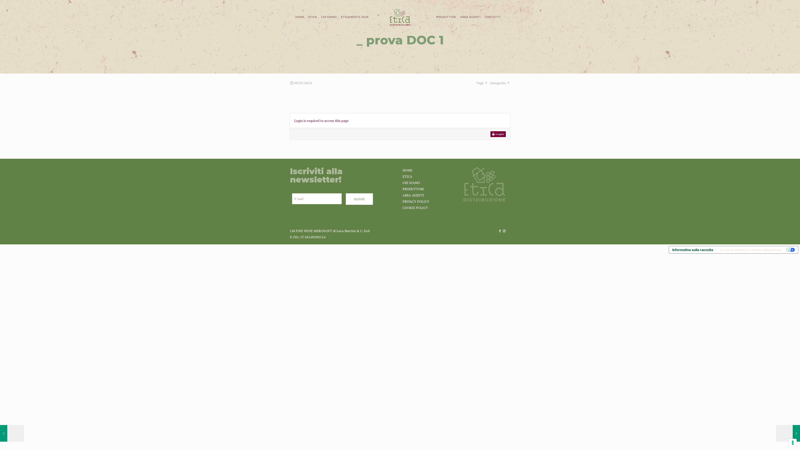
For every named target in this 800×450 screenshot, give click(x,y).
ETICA (407, 176)
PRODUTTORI (413, 189)
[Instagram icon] (504, 231)
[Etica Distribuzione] (400, 17)
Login (499, 134)
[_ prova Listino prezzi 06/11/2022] (12, 433)
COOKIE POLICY (415, 207)
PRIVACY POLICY (415, 201)
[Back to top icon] (780, 441)
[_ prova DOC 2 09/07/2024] (788, 433)
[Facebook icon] (499, 231)
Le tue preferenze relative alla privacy (751, 250)
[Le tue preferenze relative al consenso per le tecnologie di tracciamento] (793, 443)
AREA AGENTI (413, 195)
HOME (407, 170)
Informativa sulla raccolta (692, 250)
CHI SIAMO (411, 182)
